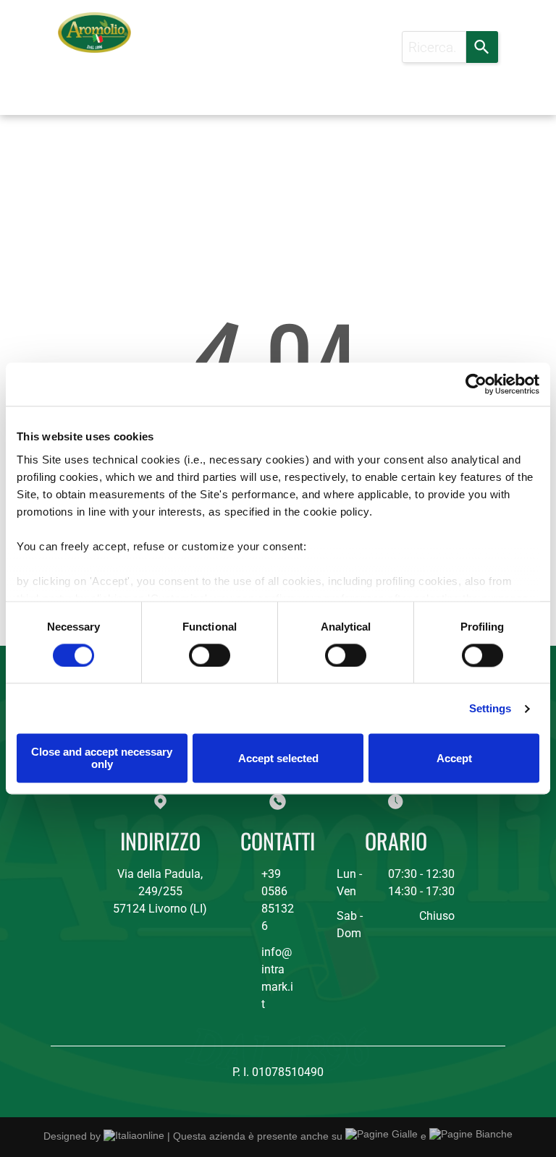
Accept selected (278, 758)
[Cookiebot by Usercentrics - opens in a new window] (476, 384)
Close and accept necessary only (101, 758)
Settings (490, 708)
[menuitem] (176, 50)
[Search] (482, 47)
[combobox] (434, 47)
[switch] (209, 655)
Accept (454, 758)
